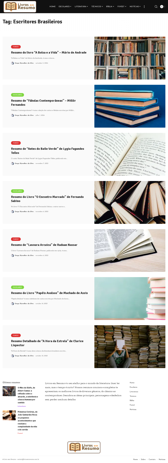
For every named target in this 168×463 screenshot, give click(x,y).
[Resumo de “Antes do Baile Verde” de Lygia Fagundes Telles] (130, 154)
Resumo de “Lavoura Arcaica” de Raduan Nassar (44, 245)
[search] (156, 6)
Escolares (17, 95)
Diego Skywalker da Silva (24, 63)
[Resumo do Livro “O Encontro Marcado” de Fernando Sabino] (130, 202)
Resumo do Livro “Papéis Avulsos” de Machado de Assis (49, 293)
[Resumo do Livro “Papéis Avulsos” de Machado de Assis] (130, 298)
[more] (144, 6)
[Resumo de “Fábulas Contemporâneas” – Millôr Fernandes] (130, 106)
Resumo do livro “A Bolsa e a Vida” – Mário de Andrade (48, 52)
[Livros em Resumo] (20, 6)
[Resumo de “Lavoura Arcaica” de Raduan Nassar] (130, 250)
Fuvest (16, 47)
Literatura (22, 406)
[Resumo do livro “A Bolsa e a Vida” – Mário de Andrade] (130, 58)
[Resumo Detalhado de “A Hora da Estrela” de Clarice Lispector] (130, 346)
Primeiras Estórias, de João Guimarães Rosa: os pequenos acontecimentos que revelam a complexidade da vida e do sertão (27, 421)
